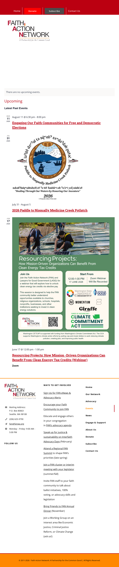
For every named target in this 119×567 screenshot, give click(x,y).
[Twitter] (10, 451)
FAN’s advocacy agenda (59, 425)
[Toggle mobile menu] (113, 22)
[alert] (59, 92)
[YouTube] (15, 451)
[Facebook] (5, 451)
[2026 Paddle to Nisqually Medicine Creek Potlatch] (63, 167)
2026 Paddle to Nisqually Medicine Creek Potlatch (50, 210)
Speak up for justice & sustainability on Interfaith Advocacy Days (58, 437)
